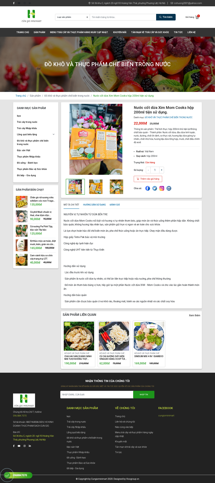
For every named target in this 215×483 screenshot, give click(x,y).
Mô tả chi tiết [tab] (71, 204)
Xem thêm (194, 315)
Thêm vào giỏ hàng (149, 179)
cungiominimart (166, 415)
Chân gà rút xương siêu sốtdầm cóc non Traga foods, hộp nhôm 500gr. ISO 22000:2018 (42, 199)
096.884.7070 (20, 415)
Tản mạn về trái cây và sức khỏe (150, 32)
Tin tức (178, 32)
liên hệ (191, 32)
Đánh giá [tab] (115, 204)
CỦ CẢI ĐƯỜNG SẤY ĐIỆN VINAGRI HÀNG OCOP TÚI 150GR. (112, 357)
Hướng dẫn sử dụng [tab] (94, 204)
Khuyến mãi (119, 32)
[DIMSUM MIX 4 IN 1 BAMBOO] (145, 336)
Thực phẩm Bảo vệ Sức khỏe (32, 169)
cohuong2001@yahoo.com (188, 3)
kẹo (19, 116)
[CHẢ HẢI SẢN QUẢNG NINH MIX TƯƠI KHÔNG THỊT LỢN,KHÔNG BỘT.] (75, 336)
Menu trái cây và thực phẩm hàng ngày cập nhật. (79, 32)
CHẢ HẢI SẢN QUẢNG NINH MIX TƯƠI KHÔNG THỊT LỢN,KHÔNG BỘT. (78, 357)
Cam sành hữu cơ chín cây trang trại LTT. (41, 257)
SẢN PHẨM (39, 32)
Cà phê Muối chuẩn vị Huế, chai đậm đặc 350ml (40, 214)
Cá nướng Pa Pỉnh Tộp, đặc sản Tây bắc (41, 228)
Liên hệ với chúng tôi (125, 421)
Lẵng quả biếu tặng (27, 134)
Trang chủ (22, 32)
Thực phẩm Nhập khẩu (28, 156)
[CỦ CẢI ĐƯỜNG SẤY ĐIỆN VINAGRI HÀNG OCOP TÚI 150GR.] (110, 336)
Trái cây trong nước (27, 122)
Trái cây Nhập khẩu (27, 128)
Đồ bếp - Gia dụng (26, 175)
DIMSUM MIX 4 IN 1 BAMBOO (148, 356)
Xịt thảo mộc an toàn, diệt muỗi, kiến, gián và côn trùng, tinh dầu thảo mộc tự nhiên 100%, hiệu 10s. (43, 243)
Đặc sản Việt (23, 150)
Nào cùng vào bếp (124, 427)
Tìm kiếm (167, 17)
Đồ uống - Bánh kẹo (27, 163)
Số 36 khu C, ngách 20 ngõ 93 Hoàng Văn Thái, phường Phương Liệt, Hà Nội (128, 3)
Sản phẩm (35, 95)
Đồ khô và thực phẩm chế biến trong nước (67, 95)
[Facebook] (13, 3)
